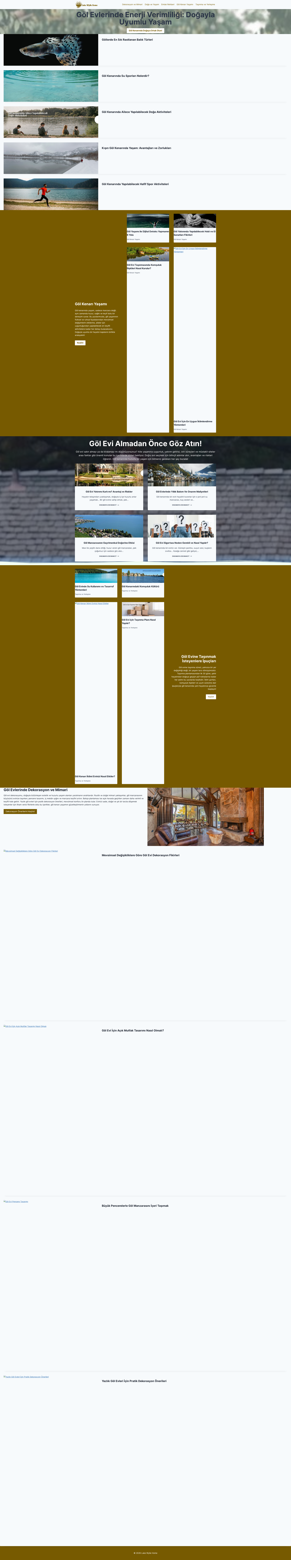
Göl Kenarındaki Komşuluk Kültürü (140, 586)
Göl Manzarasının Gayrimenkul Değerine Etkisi (109, 543)
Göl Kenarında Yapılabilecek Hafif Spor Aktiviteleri (135, 184)
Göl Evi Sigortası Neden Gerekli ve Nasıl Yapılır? (182, 543)
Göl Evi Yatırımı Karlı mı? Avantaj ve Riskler (109, 491)
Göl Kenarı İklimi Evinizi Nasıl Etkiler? (95, 776)
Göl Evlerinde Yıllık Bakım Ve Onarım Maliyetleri (182, 491)
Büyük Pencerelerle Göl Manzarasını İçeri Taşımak (135, 1205)
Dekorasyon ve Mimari (132, 4)
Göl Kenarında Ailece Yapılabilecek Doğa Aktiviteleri (136, 112)
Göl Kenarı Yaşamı (185, 4)
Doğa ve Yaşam (152, 4)
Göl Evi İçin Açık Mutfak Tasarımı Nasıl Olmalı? (133, 1030)
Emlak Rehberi (167, 4)
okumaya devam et (108, 505)
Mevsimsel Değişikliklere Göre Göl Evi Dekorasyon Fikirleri (140, 855)
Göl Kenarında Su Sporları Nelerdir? (125, 76)
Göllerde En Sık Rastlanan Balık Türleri (127, 39)
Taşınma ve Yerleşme (205, 4)
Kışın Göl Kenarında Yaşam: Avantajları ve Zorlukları (136, 148)
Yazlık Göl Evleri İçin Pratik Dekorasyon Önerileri (134, 1381)
